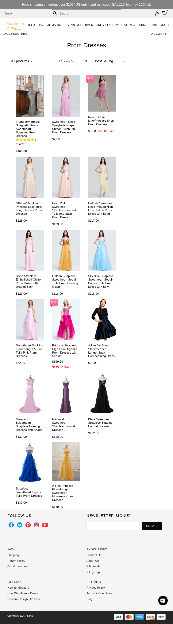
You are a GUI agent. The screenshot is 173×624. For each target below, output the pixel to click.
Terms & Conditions (99, 593)
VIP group (93, 572)
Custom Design (118, 25)
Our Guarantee (17, 566)
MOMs (51, 25)
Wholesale (93, 566)
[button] (163, 600)
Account (159, 33)
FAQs (11, 549)
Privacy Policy (95, 587)
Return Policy (16, 560)
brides (63, 25)
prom (74, 25)
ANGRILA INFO (96, 549)
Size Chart (14, 582)
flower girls (92, 25)
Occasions (36, 25)
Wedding (140, 25)
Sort (87, 61)
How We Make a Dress (22, 593)
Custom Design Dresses (23, 599)
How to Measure (18, 587)
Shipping (13, 555)
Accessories (15, 33)
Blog (89, 599)
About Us (92, 560)
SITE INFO (93, 582)
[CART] (165, 14)
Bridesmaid (159, 25)
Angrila (29, 616)
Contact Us (93, 555)
